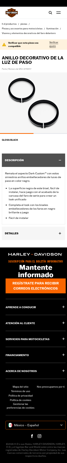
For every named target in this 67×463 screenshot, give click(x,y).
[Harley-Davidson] (36, 254)
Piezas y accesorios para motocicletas (22, 28)
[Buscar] (50, 12)
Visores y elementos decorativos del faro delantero (29, 33)
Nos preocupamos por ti (51, 386)
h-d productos (9, 23)
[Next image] (59, 103)
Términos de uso (20, 391)
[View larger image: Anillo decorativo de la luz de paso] (33, 102)
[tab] (17, 133)
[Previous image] (7, 103)
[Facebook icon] (32, 436)
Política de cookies (20, 400)
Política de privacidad (21, 395)
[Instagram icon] (39, 436)
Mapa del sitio (20, 386)
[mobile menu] (57, 13)
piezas (23, 23)
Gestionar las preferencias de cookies (20, 405)
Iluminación (52, 28)
